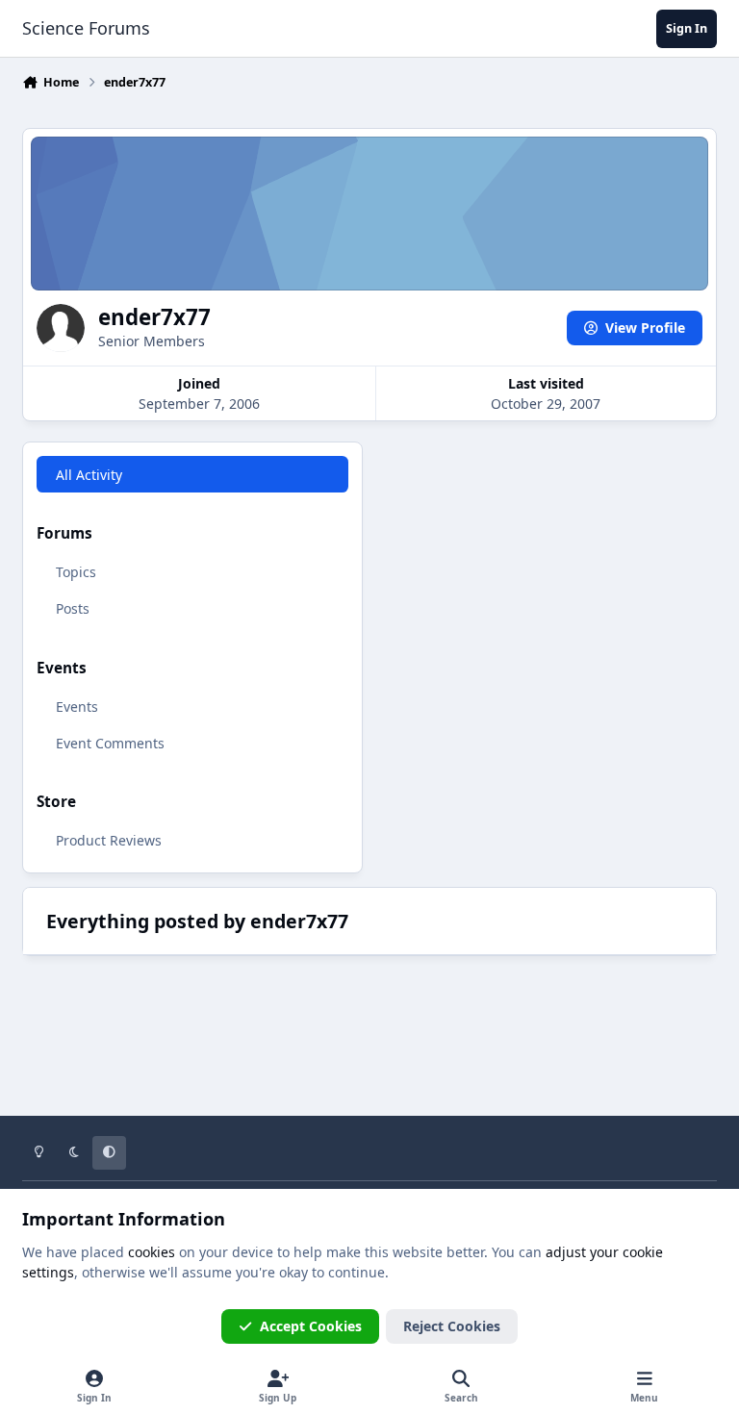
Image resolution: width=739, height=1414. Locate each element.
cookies (151, 1252)
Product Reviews (109, 840)
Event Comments (110, 743)
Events (77, 706)
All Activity (89, 475)
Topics (76, 572)
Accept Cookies (311, 1326)
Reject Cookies (451, 1326)
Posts (72, 608)
